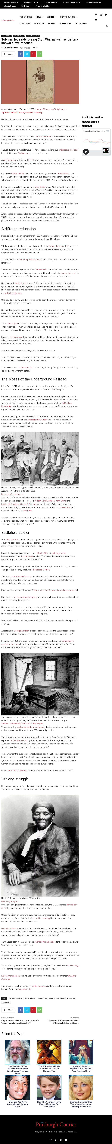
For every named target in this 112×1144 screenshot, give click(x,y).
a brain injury (12, 323)
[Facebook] (96, 15)
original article (24, 989)
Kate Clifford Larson (10, 976)
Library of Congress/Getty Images (50, 109)
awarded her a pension (45, 942)
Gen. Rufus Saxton (9, 928)
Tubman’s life (41, 269)
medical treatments (12, 293)
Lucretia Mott (65, 507)
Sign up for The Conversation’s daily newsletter (55, 590)
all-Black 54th (41, 553)
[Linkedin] (106, 15)
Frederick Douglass (10, 504)
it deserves (63, 173)
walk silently (21, 283)
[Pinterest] (33, 54)
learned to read (68, 273)
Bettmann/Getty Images (12, 494)
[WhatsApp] (39, 54)
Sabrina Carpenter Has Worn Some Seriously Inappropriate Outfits (81, 1104)
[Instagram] (101, 15)
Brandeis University (33, 112)
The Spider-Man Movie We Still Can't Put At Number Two (49, 1068)
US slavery (6, 1002)
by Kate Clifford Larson (12, 112)
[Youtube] (96, 20)
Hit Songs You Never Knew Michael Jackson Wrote (17, 1104)
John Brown (61, 501)
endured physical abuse (30, 259)
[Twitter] (27, 54)
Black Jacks (16, 337)
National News (32, 36)
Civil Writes (7, 36)
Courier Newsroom (11, 48)
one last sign (73, 965)
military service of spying (25, 597)
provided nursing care (22, 576)
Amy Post (27, 510)
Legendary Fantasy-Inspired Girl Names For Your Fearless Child (81, 1068)
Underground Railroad (68, 150)
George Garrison (21, 631)
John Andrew (27, 556)
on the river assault (19, 740)
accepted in (40, 187)
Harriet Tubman (29, 998)
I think (30, 160)
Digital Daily (19, 36)
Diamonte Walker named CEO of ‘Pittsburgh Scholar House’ (63, 1022)
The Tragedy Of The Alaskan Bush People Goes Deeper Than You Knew (18, 1069)
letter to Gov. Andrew (17, 770)
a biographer (10, 160)
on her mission (25, 367)
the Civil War (12, 539)
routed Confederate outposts (31, 727)
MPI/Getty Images (9, 901)
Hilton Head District (40, 570)
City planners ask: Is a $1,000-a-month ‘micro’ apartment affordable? (20, 1022)
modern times (17, 173)
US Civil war (71, 998)
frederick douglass (15, 998)
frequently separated (58, 246)
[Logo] (56, 1124)
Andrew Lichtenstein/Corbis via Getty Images (22, 723)
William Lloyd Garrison (45, 501)
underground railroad (56, 998)
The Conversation (38, 986)
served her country (41, 918)
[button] (107, 26)
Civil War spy (24, 153)
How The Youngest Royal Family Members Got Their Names (49, 1104)
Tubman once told (43, 136)
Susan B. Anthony (28, 504)
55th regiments (58, 553)
